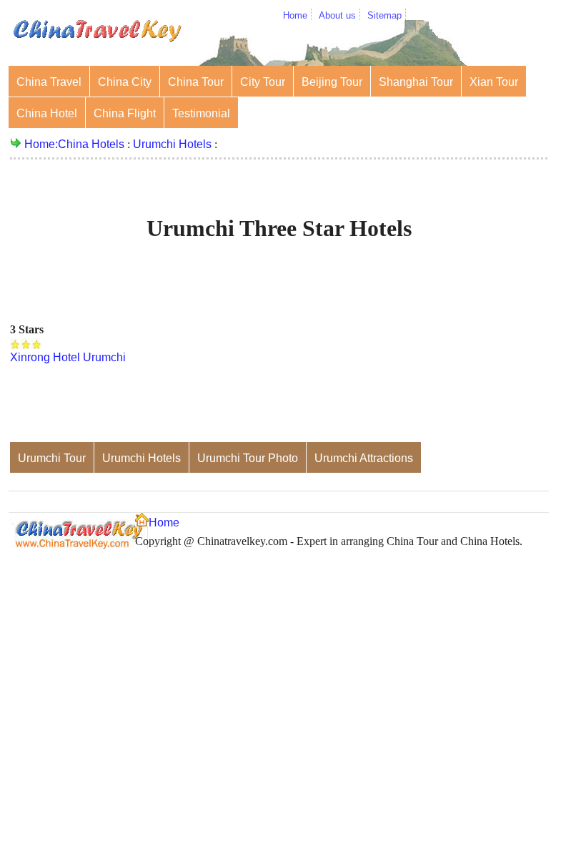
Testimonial (201, 113)
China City (125, 82)
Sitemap (384, 15)
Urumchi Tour (52, 458)
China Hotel (46, 113)
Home (295, 15)
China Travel (48, 82)
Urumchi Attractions (363, 458)
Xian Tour (494, 82)
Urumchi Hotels (172, 144)
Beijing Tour (332, 82)
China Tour (196, 82)
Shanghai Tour (416, 82)
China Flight (125, 113)
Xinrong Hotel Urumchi (68, 357)
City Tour (262, 82)
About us (337, 15)
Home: (41, 144)
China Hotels (91, 144)
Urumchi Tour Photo (247, 458)
